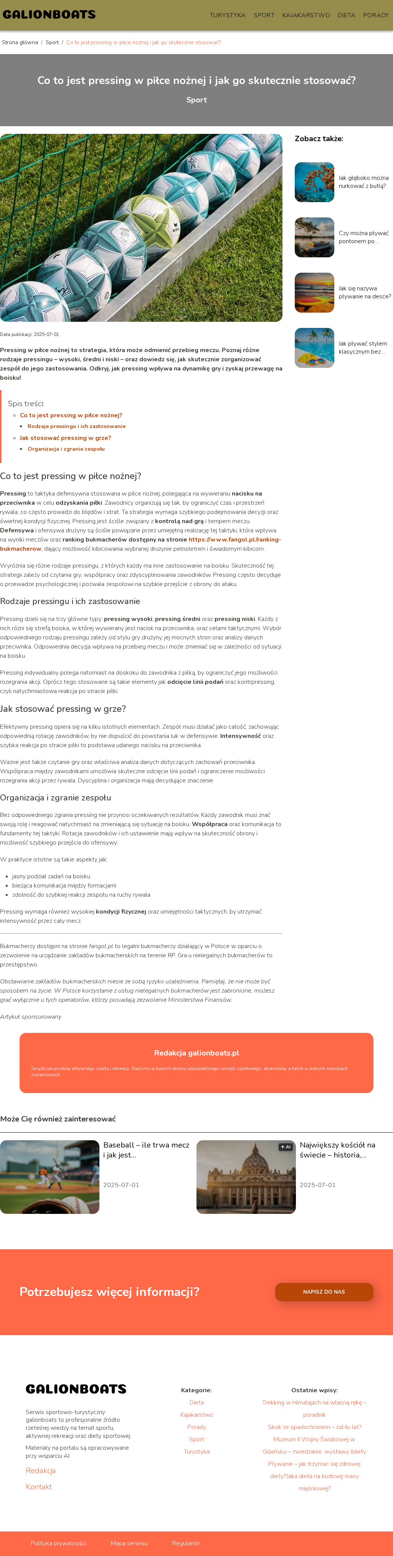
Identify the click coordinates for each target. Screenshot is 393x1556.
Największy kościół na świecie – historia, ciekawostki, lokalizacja (340, 1150)
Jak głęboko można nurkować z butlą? (364, 182)
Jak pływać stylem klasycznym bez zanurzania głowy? (363, 348)
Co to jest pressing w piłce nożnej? (71, 415)
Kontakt (39, 1487)
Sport (264, 15)
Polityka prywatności (58, 1543)
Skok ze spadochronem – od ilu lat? (314, 1427)
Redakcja (41, 1471)
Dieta (347, 15)
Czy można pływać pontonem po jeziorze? (363, 237)
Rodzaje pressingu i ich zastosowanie (76, 426)
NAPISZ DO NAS (324, 1292)
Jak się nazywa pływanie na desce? (365, 293)
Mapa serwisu (129, 1543)
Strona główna (21, 42)
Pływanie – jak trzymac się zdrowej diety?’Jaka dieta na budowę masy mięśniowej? (314, 1476)
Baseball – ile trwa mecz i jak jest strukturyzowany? (146, 1150)
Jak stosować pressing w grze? (65, 438)
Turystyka (228, 15)
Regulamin (186, 1543)
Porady (376, 15)
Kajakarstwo (306, 15)
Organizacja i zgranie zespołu (66, 449)
